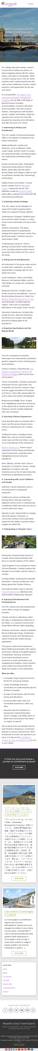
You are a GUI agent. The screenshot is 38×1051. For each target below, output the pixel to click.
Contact (6, 991)
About (5, 973)
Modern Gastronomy (10, 447)
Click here (19, 767)
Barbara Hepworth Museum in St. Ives (18, 299)
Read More (19, 878)
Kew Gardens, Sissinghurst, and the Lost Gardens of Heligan (18, 371)
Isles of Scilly (7, 984)
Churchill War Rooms (10, 592)
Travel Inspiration (9, 988)
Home (5, 969)
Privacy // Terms (19, 1044)
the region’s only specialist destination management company (16, 97)
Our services (7, 976)
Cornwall (6, 980)
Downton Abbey (25, 191)
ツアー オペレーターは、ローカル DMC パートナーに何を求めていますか (18, 811)
